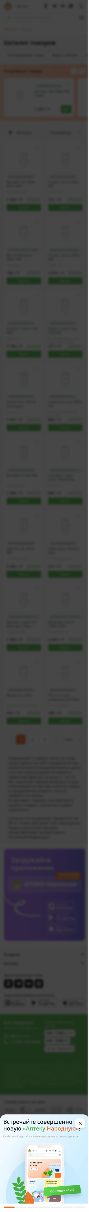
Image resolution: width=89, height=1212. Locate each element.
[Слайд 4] (44, 1207)
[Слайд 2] (21, 1207)
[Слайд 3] (32, 1207)
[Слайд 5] (56, 1207)
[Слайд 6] (68, 1207)
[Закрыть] (80, 1123)
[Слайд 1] (9, 1207)
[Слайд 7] (79, 1207)
